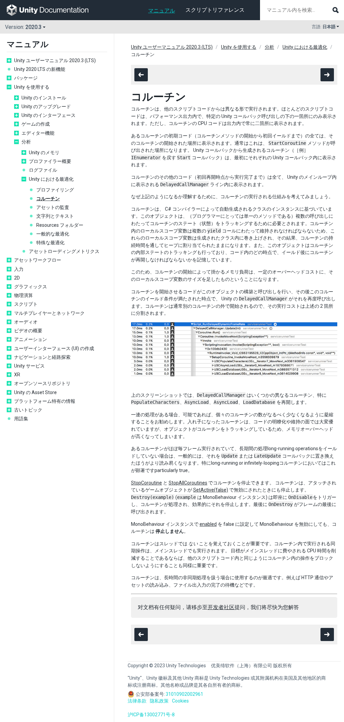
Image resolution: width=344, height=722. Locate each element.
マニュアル (161, 10)
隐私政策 (159, 701)
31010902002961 (184, 694)
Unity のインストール (44, 97)
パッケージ (26, 78)
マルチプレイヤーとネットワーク (49, 313)
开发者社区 (221, 607)
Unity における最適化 (51, 179)
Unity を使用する (31, 87)
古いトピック (28, 410)
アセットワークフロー (37, 260)
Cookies (180, 701)
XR (17, 374)
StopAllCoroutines (188, 482)
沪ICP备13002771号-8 (151, 714)
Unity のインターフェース (49, 115)
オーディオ (26, 322)
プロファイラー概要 (50, 161)
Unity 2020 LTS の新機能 (39, 69)
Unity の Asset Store (35, 392)
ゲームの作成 (36, 124)
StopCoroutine (146, 482)
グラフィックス (30, 286)
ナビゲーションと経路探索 (42, 357)
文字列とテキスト (55, 216)
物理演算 (23, 295)
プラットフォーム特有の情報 (44, 401)
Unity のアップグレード (46, 106)
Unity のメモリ (44, 152)
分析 (26, 141)
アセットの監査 (52, 207)
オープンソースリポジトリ (42, 383)
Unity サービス (29, 366)
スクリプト (26, 304)
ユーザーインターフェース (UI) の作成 (54, 348)
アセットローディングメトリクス (64, 251)
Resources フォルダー (59, 225)
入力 (19, 269)
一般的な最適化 (52, 234)
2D (17, 278)
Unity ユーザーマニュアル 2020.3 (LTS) (55, 60)
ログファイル (43, 170)
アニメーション (30, 339)
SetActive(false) (210, 490)
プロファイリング (55, 190)
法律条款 (137, 701)
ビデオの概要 (28, 330)
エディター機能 (38, 133)
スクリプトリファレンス (215, 10)
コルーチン (48, 198)
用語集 (21, 418)
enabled (208, 524)
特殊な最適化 (50, 242)
